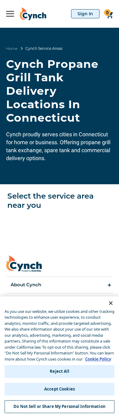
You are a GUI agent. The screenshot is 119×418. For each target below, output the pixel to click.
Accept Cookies (59, 389)
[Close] (110, 303)
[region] (59, 357)
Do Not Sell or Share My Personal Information (59, 406)
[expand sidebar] (10, 13)
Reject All (59, 371)
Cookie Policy (98, 359)
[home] (30, 13)
